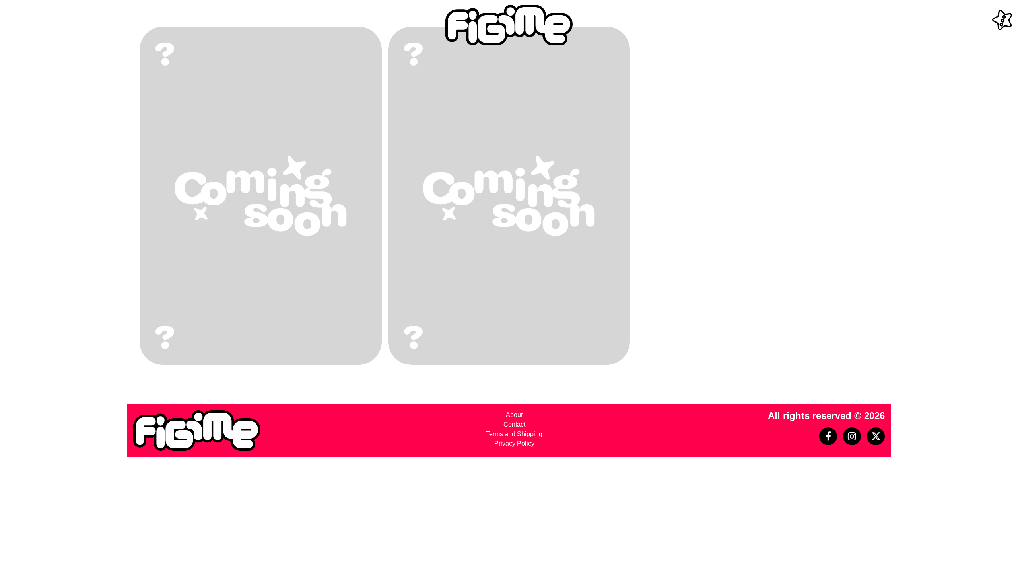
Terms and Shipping (514, 434)
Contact (514, 424)
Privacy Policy (514, 443)
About (514, 414)
